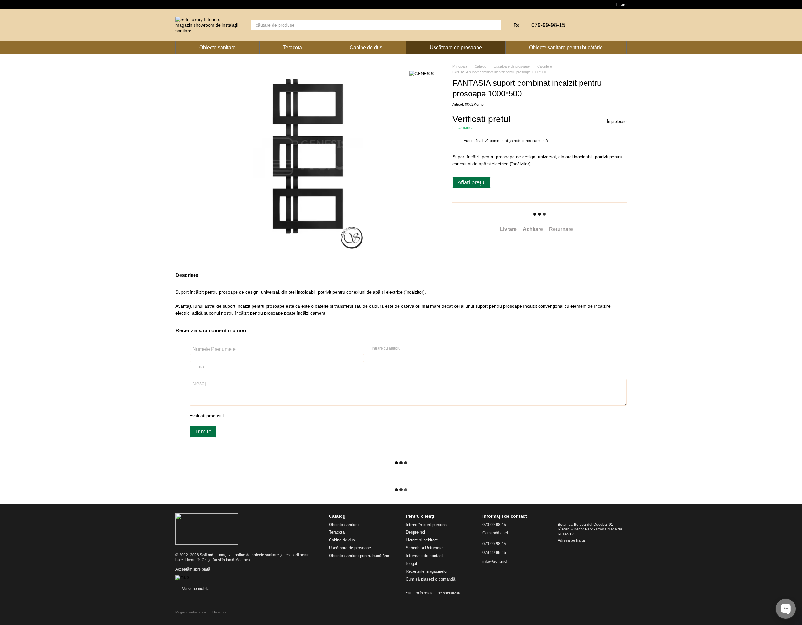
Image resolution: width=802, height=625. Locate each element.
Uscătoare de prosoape (456, 47)
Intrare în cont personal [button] (427, 524)
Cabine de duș (366, 47)
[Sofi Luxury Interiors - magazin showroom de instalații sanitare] (206, 529)
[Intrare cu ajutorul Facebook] (408, 348)
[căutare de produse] (496, 25)
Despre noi (415, 532)
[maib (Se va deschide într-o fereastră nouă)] (182, 577)
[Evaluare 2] (244, 415)
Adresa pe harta (571, 540)
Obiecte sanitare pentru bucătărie (566, 47)
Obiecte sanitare (217, 47)
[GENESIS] (421, 73)
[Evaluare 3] (254, 415)
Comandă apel (495, 533)
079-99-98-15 (548, 25)
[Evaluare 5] (274, 415)
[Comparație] (589, 25)
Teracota (292, 47)
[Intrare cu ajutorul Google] (418, 348)
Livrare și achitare (422, 540)
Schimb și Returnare (424, 548)
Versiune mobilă (195, 589)
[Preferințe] (605, 25)
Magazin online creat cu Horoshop (201, 612)
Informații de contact (424, 555)
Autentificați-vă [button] (477, 141)
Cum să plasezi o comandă (430, 579)
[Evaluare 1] (234, 415)
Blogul (411, 563)
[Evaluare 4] (264, 415)
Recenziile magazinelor (427, 571)
